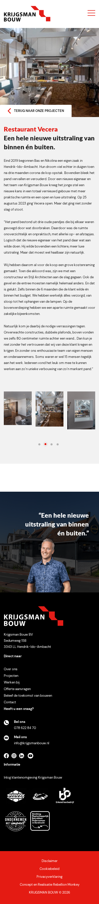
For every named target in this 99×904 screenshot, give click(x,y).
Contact (10, 702)
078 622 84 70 (25, 728)
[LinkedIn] (23, 757)
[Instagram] (15, 757)
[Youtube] (32, 757)
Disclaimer (50, 861)
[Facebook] (7, 757)
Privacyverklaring (49, 876)
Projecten (11, 676)
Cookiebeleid (49, 869)
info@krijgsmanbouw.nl (31, 743)
